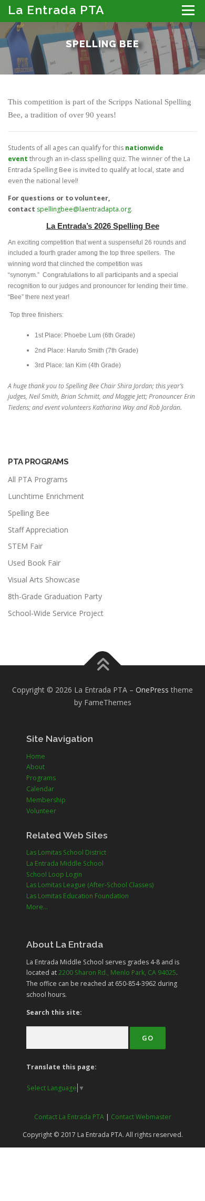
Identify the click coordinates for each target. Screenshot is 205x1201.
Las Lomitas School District (66, 852)
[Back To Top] (102, 665)
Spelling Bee (28, 513)
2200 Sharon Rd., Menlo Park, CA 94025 (117, 972)
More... (37, 906)
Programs (41, 777)
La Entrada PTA (56, 10)
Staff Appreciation (38, 530)
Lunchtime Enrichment (46, 496)
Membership (46, 799)
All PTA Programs (38, 479)
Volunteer (41, 810)
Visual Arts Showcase (44, 579)
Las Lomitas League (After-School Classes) (89, 884)
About (35, 766)
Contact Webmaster (141, 1116)
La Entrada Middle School (65, 863)
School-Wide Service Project (56, 613)
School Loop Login (54, 874)
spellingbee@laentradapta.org (84, 209)
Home (35, 756)
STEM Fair (25, 546)
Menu (187, 10)
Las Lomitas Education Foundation (77, 895)
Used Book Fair (34, 563)
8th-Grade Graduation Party (55, 596)
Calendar (40, 788)
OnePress (152, 690)
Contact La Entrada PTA (69, 1116)
